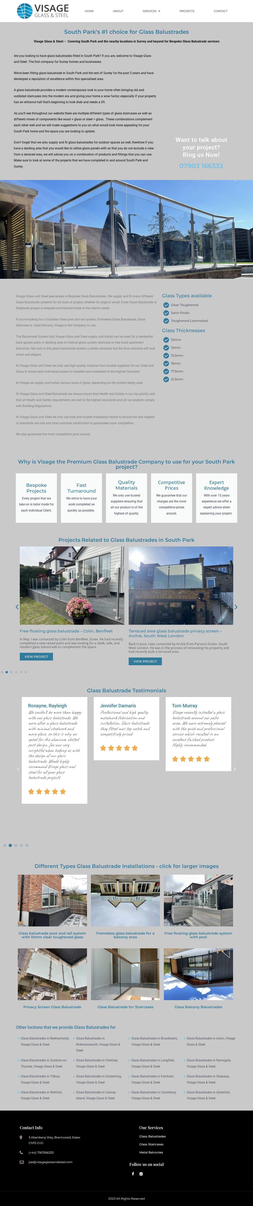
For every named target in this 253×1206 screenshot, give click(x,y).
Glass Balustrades (152, 1136)
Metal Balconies (151, 1152)
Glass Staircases (151, 1144)
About (118, 11)
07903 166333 (201, 166)
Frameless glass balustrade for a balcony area (125, 935)
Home (89, 11)
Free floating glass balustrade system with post (198, 935)
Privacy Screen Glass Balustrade (52, 1007)
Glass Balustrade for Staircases (125, 1007)
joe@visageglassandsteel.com (51, 1162)
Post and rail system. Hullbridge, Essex (167, 631)
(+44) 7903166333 (41, 1152)
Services (150, 11)
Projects (187, 11)
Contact (221, 11)
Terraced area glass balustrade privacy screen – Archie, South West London (66, 633)
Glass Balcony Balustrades (198, 1007)
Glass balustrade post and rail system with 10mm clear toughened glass (52, 935)
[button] (17, 607)
